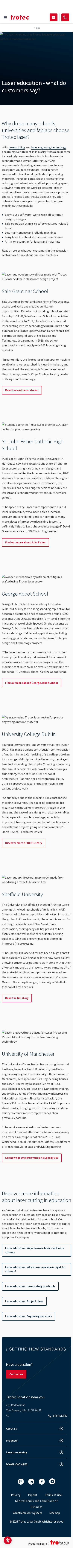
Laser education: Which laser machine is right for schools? (35, 1269)
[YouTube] (52, 1481)
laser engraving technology (48, 147)
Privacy (15, 1495)
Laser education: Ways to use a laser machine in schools (34, 1250)
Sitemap (54, 1513)
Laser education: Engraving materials (28, 1316)
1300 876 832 (60, 1416)
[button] (8, 1540)
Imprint (32, 1495)
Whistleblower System (27, 1513)
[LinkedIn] (31, 1482)
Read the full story (16, 998)
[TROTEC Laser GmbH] (19, 17)
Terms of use (53, 1495)
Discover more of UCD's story (23, 843)
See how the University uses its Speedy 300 (31, 1158)
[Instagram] (21, 1482)
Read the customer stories (22, 390)
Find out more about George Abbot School (31, 683)
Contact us (16, 1374)
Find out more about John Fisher (25, 542)
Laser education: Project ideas (24, 1301)
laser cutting (17, 147)
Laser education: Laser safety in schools (30, 1286)
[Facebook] (42, 1482)
